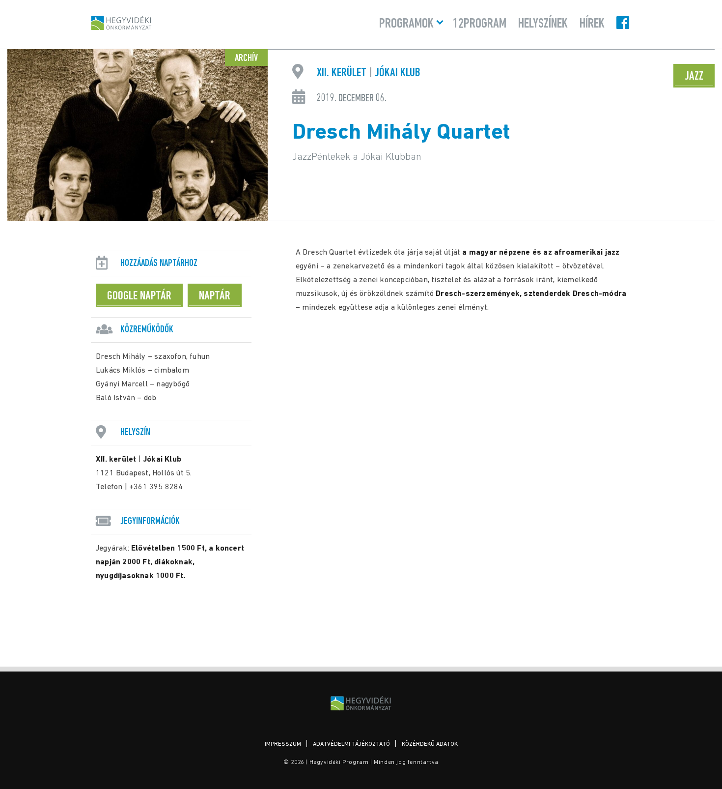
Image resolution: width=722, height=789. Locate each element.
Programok (406, 24)
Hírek (592, 24)
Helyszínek (543, 24)
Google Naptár (139, 296)
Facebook (623, 22)
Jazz (694, 76)
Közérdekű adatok (430, 744)
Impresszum (283, 744)
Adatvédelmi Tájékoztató (351, 744)
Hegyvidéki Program (121, 23)
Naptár (214, 296)
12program (479, 24)
